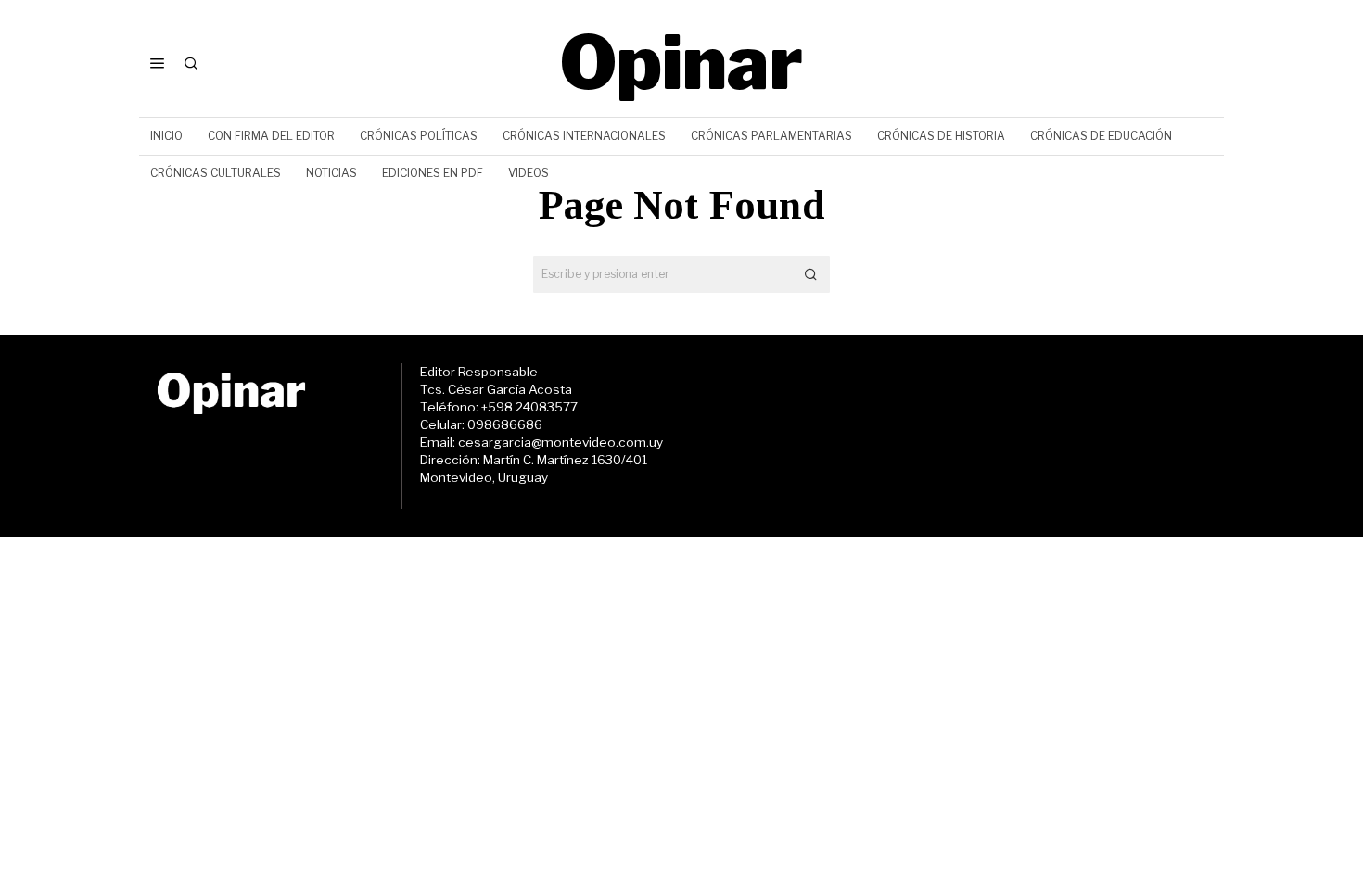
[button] (811, 274)
